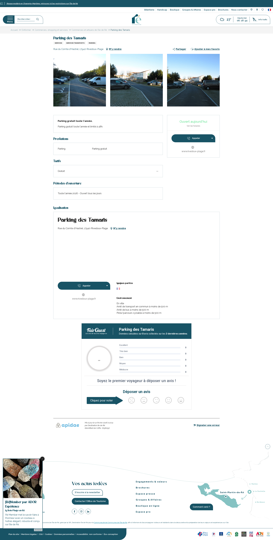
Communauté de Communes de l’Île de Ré (110, 523)
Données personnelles (64, 534)
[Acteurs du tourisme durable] (268, 534)
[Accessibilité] (257, 9)
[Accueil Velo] (237, 534)
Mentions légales (29, 534)
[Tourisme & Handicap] (221, 534)
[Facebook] (74, 511)
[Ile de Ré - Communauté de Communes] (243, 534)
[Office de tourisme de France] (203, 534)
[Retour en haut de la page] (267, 447)
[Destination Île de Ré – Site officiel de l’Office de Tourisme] (136, 19)
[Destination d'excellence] (213, 534)
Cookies (48, 534)
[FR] (269, 9)
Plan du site (14, 534)
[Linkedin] (88, 511)
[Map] (251, 10)
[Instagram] (81, 511)
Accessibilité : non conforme (89, 534)
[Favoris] (262, 10)
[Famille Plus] (229, 534)
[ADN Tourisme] (260, 534)
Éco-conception (111, 534)
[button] (269, 9)
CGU (41, 534)
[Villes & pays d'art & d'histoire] (251, 534)
